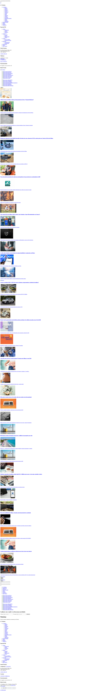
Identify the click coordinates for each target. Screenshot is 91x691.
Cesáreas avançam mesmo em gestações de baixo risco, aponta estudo (12, 384)
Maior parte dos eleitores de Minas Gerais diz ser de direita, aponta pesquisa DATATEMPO (15, 538)
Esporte (6, 10)
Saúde (6, 14)
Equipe (6, 647)
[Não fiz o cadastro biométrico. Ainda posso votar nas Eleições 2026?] (8, 408)
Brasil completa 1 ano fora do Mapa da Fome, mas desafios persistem (11, 564)
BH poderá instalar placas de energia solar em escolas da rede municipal (15, 397)
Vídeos (4, 23)
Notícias (4, 33)
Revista (6, 35)
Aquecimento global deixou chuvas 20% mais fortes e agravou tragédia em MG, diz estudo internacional (17, 574)
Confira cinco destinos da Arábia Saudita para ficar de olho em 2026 (11, 461)
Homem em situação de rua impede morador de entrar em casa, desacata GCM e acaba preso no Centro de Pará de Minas (26, 138)
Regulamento (7, 43)
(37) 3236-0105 (8, 666)
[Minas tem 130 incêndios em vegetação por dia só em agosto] (7, 200)
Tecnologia (6, 11)
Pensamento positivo (8, 18)
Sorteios (6, 20)
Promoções (4, 41)
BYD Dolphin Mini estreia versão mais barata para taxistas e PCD (11, 306)
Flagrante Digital (5, 22)
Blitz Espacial (7, 36)
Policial (6, 625)
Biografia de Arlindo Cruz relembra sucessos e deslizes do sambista (11, 345)
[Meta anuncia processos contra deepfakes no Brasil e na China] (7, 264)
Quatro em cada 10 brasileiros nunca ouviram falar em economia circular (12, 487)
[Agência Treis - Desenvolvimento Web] (12, 685)
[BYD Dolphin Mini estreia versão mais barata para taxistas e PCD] (7, 305)
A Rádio (4, 29)
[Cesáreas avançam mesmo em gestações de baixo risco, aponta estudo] (5, 382)
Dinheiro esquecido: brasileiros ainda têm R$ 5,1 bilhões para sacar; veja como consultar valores (21, 474)
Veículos (6, 12)
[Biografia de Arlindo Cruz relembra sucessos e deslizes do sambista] (6, 343)
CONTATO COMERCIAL (5, 676)
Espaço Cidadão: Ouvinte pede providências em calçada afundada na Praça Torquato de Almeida (16, 125)
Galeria (6, 37)
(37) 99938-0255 (3, 59)
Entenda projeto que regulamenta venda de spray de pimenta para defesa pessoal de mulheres (15, 525)
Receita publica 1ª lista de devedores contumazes (8, 499)
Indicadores (6, 21)
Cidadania (6, 15)
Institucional (7, 30)
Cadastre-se (4, 592)
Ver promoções (7, 42)
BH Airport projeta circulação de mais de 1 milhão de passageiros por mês (16, 435)
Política (6, 19)
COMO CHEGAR (3, 53)
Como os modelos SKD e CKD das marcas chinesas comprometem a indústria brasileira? (19, 282)
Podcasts (4, 24)
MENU (2, 87)
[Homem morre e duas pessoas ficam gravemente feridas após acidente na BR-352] (7, 162)
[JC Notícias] (2, 69)
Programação (5, 44)
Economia (6, 17)
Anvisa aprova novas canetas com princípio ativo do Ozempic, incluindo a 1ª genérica (14, 371)
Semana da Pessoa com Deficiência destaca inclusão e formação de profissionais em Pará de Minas (16, 112)
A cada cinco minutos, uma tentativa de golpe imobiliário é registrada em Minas (17, 253)
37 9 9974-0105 (3, 690)
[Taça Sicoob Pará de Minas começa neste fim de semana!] (7, 225)
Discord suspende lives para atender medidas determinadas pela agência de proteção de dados (15, 189)
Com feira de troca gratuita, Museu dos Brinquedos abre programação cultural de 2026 (14, 332)
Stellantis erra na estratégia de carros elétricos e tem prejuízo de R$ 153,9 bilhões (13, 294)
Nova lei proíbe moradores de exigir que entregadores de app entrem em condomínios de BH (20, 176)
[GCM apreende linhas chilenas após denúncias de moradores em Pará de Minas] (7, 149)
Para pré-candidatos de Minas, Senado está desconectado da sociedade (15, 512)
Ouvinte (4, 38)
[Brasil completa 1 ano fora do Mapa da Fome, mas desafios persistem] (6, 562)
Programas (6, 648)
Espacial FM (5, 588)
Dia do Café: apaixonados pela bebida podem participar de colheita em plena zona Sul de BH (20, 319)
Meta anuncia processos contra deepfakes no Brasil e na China (10, 265)
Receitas (6, 34)
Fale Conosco (5, 46)
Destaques (6, 9)
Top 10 (6, 32)
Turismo (6, 16)
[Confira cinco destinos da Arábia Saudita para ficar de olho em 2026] (7, 459)
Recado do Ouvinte (8, 40)
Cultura (6, 13)
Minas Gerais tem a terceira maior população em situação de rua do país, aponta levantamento (15, 422)
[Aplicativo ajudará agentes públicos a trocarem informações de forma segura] (7, 276)
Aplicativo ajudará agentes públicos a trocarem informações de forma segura (13, 278)
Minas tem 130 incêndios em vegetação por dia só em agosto (10, 202)
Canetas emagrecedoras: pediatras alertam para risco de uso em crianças (16, 551)
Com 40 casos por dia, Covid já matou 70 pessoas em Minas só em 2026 (15, 358)
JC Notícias (4, 7)
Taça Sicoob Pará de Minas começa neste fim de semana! (9, 227)
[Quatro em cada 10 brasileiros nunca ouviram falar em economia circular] (7, 485)
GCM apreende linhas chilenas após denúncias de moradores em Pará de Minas (13, 151)
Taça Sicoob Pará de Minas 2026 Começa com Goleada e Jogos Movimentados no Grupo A (20, 214)
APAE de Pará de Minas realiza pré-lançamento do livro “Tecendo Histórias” (17, 99)
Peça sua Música (7, 39)
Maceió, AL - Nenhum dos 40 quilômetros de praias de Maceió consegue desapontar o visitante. (16, 448)
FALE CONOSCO (3, 61)
